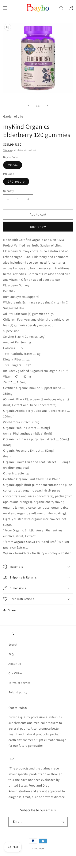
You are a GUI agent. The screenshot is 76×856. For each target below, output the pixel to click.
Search (13, 644)
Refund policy (17, 692)
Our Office (15, 673)
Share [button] (12, 610)
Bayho (42, 848)
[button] (5, 8)
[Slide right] (47, 105)
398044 (13, 165)
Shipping (7, 150)
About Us (14, 664)
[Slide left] (28, 105)
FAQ (11, 654)
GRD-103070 (16, 181)
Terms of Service (19, 683)
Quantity (8, 191)
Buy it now (38, 227)
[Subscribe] (62, 822)
